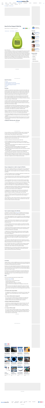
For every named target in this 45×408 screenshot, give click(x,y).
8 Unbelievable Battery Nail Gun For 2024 (27, 373)
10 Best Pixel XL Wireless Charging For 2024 (37, 33)
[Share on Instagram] (42, 402)
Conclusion (6, 85)
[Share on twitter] (24, 28)
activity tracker (18, 212)
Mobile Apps (34, 56)
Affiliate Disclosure (16, 402)
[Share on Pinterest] (25, 28)
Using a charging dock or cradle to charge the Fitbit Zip (12, 83)
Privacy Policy (33, 401)
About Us (13, 401)
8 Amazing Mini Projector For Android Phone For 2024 (27, 354)
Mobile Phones (34, 59)
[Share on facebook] (23, 28)
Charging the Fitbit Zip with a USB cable (10, 82)
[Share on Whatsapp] (26, 28)
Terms (12, 402)
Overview (6, 81)
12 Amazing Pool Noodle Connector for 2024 (20, 354)
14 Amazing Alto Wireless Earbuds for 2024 (37, 49)
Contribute (30, 401)
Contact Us (21, 402)
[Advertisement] (22, 406)
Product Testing (25, 401)
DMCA (24, 402)
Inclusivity (21, 401)
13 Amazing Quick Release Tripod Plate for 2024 (7, 354)
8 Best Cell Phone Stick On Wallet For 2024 (37, 37)
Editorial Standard (17, 401)
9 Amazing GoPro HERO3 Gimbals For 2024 (37, 41)
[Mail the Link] (29, 28)
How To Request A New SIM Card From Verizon (7, 363)
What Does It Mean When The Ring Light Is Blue (14, 363)
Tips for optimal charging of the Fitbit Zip (10, 84)
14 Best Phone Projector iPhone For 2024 (27, 363)
